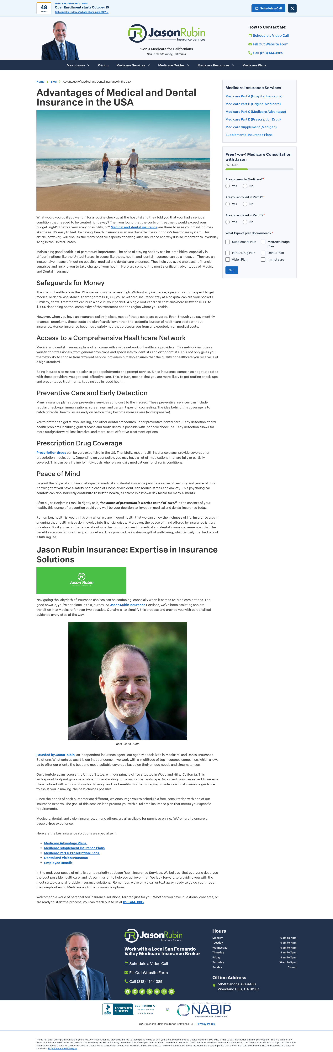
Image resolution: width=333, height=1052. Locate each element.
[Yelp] (149, 991)
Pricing (103, 65)
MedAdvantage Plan (279, 244)
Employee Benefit (58, 862)
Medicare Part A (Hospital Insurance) (254, 96)
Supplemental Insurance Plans (248, 134)
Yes (234, 186)
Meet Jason (76, 65)
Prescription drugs (51, 452)
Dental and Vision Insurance (66, 857)
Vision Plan (239, 259)
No (251, 186)
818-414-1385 (133, 902)
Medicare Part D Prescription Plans (72, 852)
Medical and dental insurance (134, 227)
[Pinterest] (171, 991)
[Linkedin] (135, 991)
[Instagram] (164, 991)
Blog (53, 81)
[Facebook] (127, 991)
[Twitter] (142, 991)
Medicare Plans (254, 65)
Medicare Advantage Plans (65, 843)
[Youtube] (157, 991)
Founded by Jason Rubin (55, 754)
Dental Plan (276, 253)
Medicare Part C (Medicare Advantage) (255, 111)
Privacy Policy (206, 1024)
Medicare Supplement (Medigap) (251, 127)
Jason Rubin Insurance (127, 604)
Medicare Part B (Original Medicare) (253, 103)
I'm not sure (276, 259)
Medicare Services (130, 65)
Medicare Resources (214, 65)
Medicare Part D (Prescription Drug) (253, 119)
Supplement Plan (244, 242)
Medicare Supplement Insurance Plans (74, 847)
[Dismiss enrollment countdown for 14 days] (292, 8)
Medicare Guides (171, 65)
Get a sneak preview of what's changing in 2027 (81, 12)
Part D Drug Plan (243, 253)
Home (40, 81)
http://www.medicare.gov (62, 1048)
